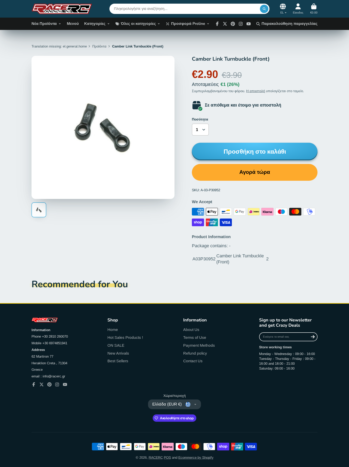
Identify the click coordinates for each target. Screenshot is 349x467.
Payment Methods (199, 345)
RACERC (156, 457)
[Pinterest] (233, 24)
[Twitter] (225, 24)
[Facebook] (217, 24)
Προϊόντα (99, 46)
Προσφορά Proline (188, 23)
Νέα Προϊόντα (44, 23)
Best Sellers (117, 361)
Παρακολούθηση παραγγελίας (289, 23)
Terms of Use (194, 337)
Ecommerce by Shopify (195, 457)
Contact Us (193, 361)
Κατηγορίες (94, 23)
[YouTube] (65, 384)
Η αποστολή (255, 91)
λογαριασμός (298, 8)
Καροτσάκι (313, 8)
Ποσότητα (200, 119)
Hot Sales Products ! (125, 337)
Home (112, 330)
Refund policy (195, 353)
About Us (191, 330)
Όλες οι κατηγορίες (138, 23)
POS (167, 457)
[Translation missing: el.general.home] (62, 9)
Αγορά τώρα (254, 172)
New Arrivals (118, 353)
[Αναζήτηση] (264, 9)
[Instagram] (241, 24)
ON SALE (115, 345)
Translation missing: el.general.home (59, 46)
